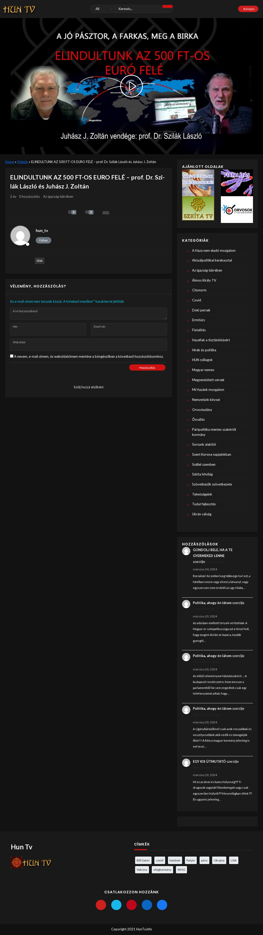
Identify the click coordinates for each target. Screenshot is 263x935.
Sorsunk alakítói (204, 444)
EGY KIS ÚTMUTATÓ (209, 761)
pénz (204, 860)
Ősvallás (198, 419)
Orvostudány (202, 410)
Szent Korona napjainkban (211, 454)
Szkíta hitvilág (202, 474)
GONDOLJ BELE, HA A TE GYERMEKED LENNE (212, 553)
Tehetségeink (202, 494)
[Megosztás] (105, 213)
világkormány (162, 869)
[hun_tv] (20, 235)
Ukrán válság (201, 514)
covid (159, 860)
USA (234, 860)
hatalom (175, 860)
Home (9, 162)
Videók (22, 162)
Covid (196, 300)
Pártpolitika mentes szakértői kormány (214, 432)
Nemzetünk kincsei (206, 400)
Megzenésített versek (208, 380)
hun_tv (42, 230)
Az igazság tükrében (58, 196)
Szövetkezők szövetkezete (212, 484)
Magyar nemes (203, 370)
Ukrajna (219, 860)
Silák (39, 261)
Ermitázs (198, 320)
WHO (181, 869)
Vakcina (142, 869)
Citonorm (199, 290)
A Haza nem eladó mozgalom (214, 250)
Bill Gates (143, 860)
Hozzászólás (147, 367)
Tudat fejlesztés (204, 504)
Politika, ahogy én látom (212, 603)
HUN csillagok (202, 360)
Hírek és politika (204, 350)
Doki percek (201, 310)
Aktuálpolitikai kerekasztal (212, 260)
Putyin (190, 860)
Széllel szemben (203, 464)
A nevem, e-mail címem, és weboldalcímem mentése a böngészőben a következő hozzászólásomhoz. (89, 356)
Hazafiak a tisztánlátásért (211, 340)
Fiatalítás (199, 330)
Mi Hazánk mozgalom (208, 390)
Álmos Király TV (204, 280)
